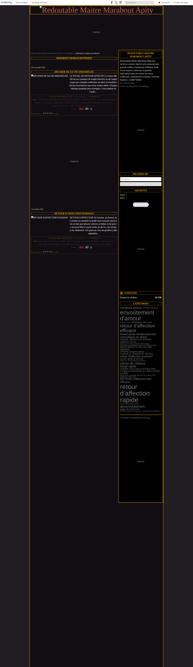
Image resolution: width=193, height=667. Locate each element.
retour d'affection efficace (137, 328)
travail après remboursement (138, 334)
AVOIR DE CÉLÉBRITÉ (151, 411)
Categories (68, 53)
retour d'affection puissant (136, 356)
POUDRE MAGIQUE (150, 308)
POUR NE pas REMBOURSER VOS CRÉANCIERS (138, 345)
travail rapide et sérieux (131, 359)
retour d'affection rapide (135, 393)
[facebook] (111, 2)
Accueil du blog (127, 83)
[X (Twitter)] (116, 2)
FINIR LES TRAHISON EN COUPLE (133, 361)
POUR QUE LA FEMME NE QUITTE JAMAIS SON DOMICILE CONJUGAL (137, 376)
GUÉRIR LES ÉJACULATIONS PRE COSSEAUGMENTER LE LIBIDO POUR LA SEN (140, 371)
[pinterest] (120, 2)
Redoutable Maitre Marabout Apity (46, 53)
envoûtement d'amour (137, 315)
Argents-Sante (125, 322)
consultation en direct (133, 337)
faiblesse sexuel (128, 342)
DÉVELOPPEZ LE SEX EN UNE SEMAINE (136, 348)
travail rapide (128, 366)
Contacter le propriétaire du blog (135, 418)
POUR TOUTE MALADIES (129, 404)
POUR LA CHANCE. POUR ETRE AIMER (134, 344)
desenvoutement (132, 406)
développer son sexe (142, 322)
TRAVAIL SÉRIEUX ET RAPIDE (135, 340)
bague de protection (129, 409)
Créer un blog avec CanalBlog (134, 86)
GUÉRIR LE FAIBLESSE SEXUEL (136, 354)
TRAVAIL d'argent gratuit (132, 352)
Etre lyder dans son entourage (131, 411)
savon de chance (132, 363)
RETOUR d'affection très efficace (135, 380)
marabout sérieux (131, 308)
